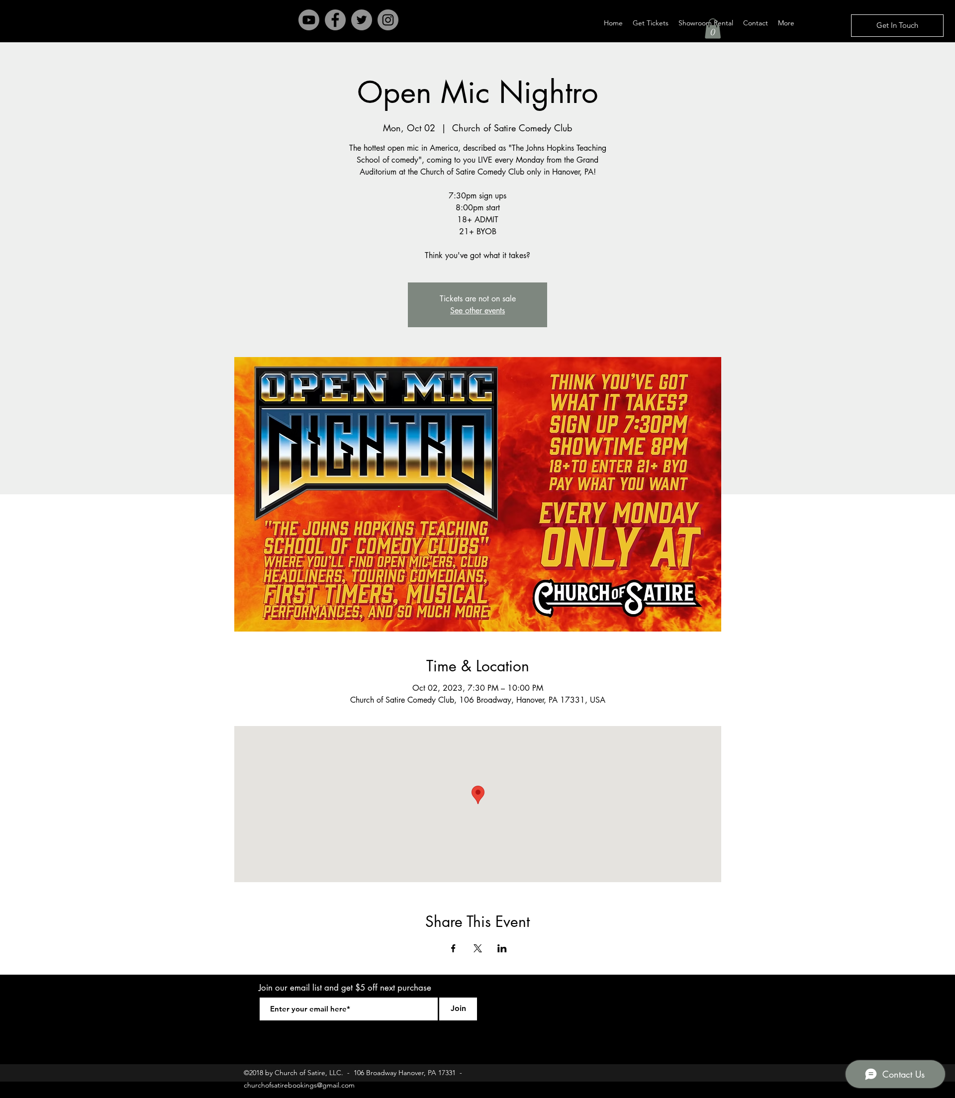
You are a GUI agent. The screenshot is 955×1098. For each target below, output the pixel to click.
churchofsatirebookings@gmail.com (299, 1085)
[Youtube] (308, 19)
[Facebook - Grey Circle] (335, 19)
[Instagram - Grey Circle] (388, 19)
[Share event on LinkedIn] (502, 948)
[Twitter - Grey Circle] (361, 19)
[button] (712, 28)
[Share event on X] (477, 948)
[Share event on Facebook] (453, 948)
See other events (477, 310)
